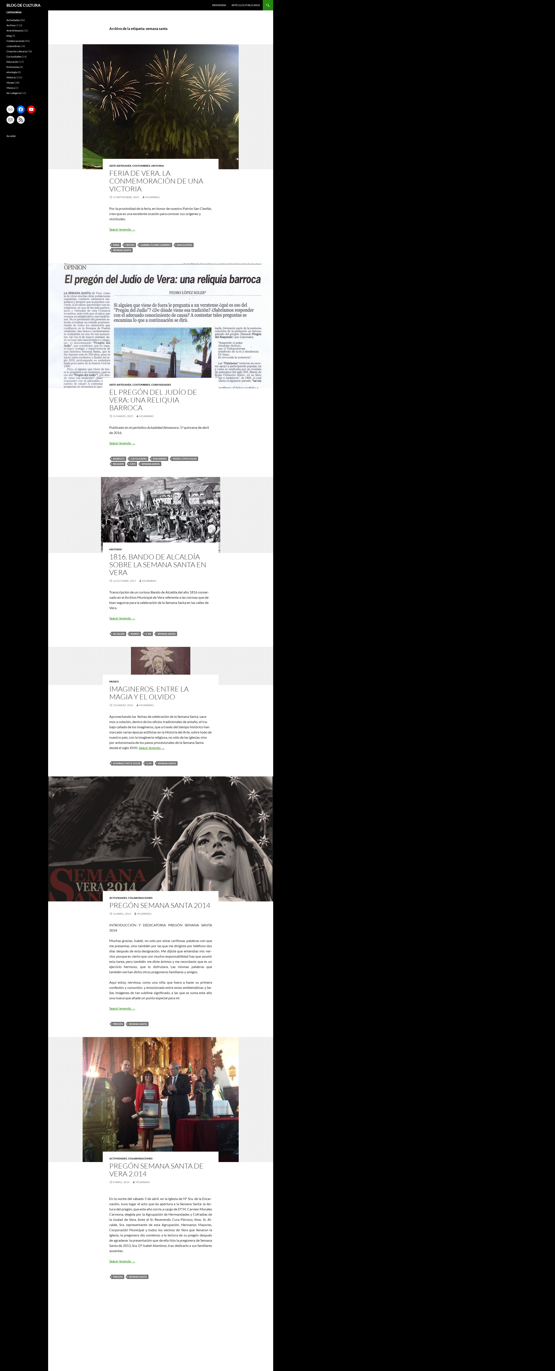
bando (135, 633)
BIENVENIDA (219, 5)
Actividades (118, 897)
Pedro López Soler (185, 458)
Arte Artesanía (120, 165)
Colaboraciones (140, 897)
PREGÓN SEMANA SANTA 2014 (159, 905)
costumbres (141, 165)
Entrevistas (13, 67)
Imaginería (160, 458)
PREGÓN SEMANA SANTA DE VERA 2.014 (156, 1169)
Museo (114, 681)
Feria (116, 244)
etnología (12, 72)
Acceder (11, 136)
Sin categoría (14, 93)
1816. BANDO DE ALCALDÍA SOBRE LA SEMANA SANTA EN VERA (157, 564)
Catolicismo (139, 458)
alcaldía (119, 633)
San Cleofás (184, 244)
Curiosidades (161, 384)
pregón (118, 1023)
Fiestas (130, 244)
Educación (13, 61)
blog (9, 35)
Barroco (119, 458)
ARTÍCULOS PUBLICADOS (246, 5)
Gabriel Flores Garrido (155, 244)
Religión (118, 463)
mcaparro (152, 197)
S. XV (149, 763)
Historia (157, 165)
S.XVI (132, 463)
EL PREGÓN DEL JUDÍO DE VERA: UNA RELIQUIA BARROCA (153, 400)
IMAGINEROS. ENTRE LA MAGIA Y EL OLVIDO (149, 692)
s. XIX (148, 633)
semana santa (122, 250)
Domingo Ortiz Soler (126, 763)
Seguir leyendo (122, 229)
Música (11, 87)
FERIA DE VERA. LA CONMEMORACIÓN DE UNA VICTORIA (156, 181)
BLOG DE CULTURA (24, 5)
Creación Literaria (17, 51)
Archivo (11, 25)
